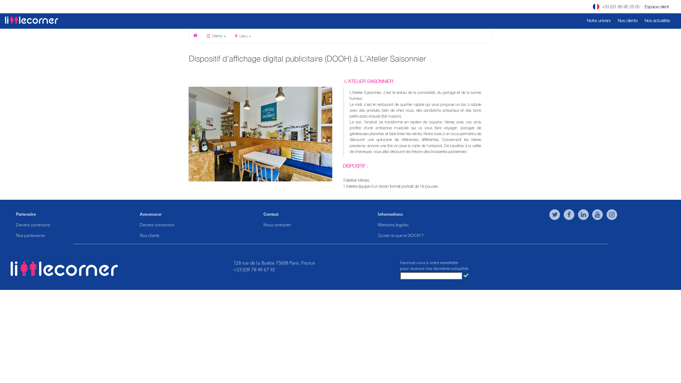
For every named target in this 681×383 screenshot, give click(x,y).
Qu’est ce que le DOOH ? (400, 236)
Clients (217, 36)
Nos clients (628, 20)
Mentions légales (393, 225)
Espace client (657, 6)
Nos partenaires (30, 236)
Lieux (243, 36)
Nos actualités (657, 20)
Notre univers (599, 20)
